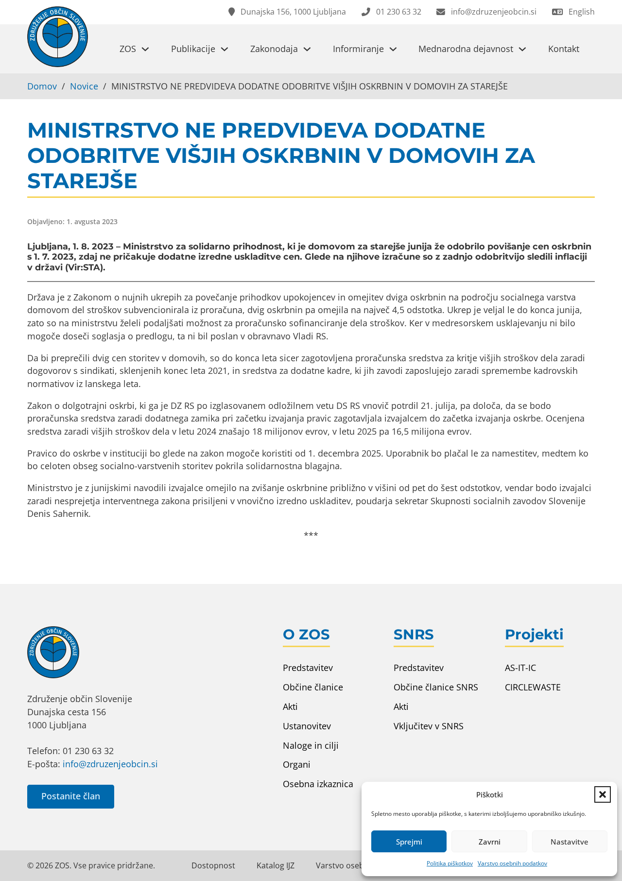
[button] (602, 794)
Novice (84, 86)
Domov (42, 86)
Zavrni (490, 841)
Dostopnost (213, 865)
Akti (290, 706)
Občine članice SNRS (436, 687)
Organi (297, 764)
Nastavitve (569, 841)
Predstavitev (308, 667)
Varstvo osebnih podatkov (512, 863)
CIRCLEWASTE (533, 687)
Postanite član (70, 796)
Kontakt (563, 48)
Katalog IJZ (275, 865)
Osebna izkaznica (318, 784)
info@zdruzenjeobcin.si (110, 764)
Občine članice (313, 687)
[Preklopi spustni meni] (145, 49)
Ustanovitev (307, 726)
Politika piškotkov (450, 863)
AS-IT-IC (520, 667)
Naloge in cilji (311, 745)
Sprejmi (409, 841)
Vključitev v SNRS (429, 726)
